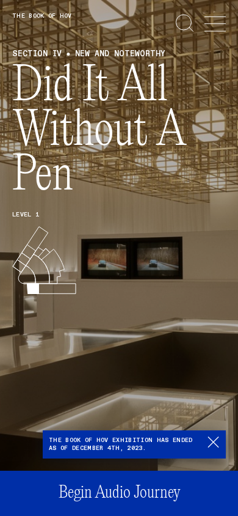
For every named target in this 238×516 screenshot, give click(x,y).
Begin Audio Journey (119, 493)
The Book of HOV (42, 16)
